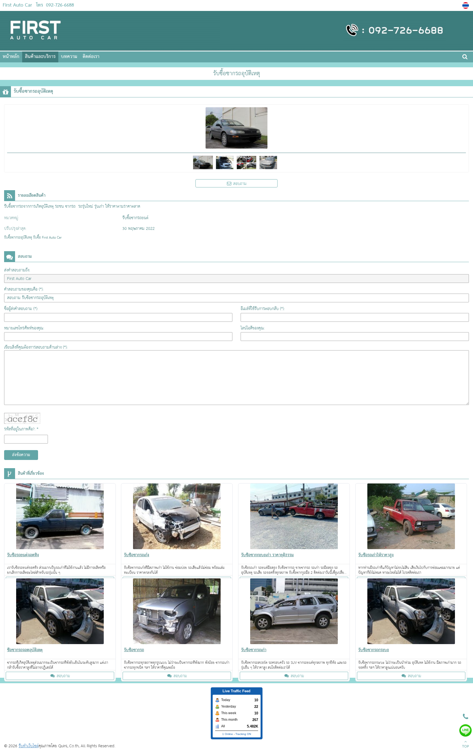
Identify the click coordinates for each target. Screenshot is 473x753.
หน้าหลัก (11, 56)
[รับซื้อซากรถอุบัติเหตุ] (466, 5)
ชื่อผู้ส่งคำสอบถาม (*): (21, 308)
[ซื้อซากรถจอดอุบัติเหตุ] (60, 612)
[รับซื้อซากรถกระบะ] (411, 612)
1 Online (227, 733)
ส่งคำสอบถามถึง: (17, 270)
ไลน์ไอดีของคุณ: (253, 328)
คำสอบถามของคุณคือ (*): (24, 289)
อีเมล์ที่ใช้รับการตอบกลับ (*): (263, 308)
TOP (465, 746)
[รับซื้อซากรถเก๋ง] (176, 517)
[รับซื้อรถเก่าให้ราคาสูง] (411, 517)
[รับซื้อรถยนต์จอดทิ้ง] (60, 517)
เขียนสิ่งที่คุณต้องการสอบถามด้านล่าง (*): (36, 347)
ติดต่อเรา (91, 56)
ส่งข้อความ (21, 455)
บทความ (69, 56)
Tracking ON (243, 733)
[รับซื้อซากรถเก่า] (294, 612)
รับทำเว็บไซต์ (29, 746)
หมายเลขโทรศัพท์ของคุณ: (24, 328)
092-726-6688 (60, 5)
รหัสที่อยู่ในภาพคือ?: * (21, 429)
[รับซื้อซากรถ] (176, 612)
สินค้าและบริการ (40, 56)
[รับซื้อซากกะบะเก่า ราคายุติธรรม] (294, 517)
